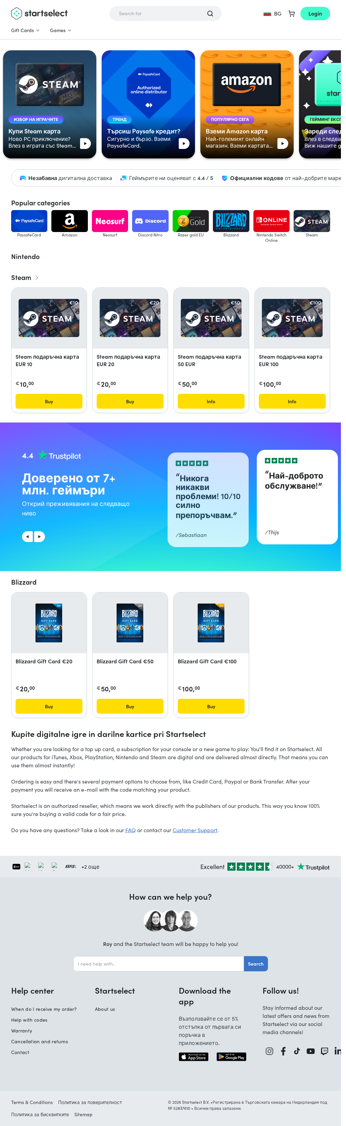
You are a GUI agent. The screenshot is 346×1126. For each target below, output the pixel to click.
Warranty (21, 1030)
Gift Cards (22, 30)
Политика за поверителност (90, 1102)
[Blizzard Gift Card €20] (49, 623)
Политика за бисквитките (40, 1114)
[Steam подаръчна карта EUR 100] (292, 318)
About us (105, 1009)
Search (256, 963)
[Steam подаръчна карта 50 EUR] (211, 318)
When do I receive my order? (44, 1009)
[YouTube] (311, 1051)
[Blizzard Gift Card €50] (130, 623)
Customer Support (195, 830)
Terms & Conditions (32, 1102)
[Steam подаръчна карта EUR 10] (49, 318)
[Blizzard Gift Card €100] (211, 623)
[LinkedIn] (338, 1051)
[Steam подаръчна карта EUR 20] (130, 318)
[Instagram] (269, 1051)
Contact (20, 1052)
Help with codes (29, 1020)
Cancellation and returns (39, 1041)
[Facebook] (283, 1051)
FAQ (130, 830)
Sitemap (83, 1114)
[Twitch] (324, 1051)
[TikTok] (297, 1051)
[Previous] (27, 536)
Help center (32, 990)
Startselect (115, 990)
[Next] (39, 536)
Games (58, 30)
